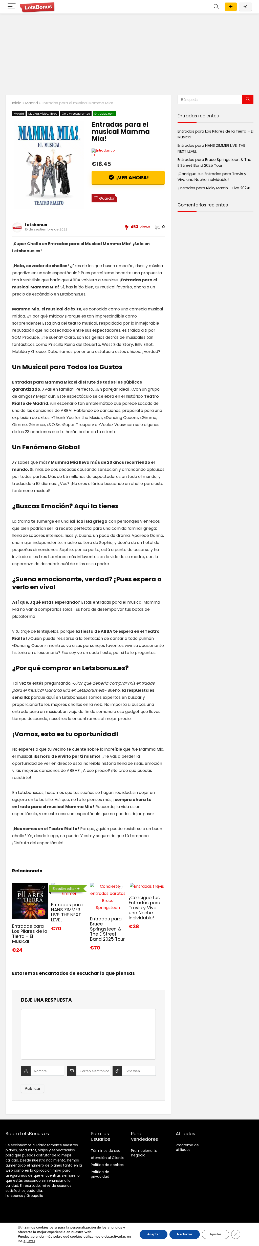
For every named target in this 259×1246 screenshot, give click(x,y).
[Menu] (12, 6)
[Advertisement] (129, 51)
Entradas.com (104, 114)
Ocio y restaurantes (76, 114)
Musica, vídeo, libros (42, 114)
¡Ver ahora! (132, 177)
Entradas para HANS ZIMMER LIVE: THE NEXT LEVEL (67, 912)
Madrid (31, 102)
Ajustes (215, 1234)
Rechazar (184, 1234)
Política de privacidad (100, 1174)
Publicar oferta (231, 7)
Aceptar (153, 1234)
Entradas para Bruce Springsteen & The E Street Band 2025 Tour (107, 929)
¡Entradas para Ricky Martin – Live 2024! (214, 188)
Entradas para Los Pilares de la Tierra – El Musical (29, 933)
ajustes (29, 1241)
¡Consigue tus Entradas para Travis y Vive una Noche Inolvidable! (144, 908)
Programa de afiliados (187, 1147)
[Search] (216, 6)
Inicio (16, 102)
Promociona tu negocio (144, 1153)
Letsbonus (36, 225)
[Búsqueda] (247, 99)
